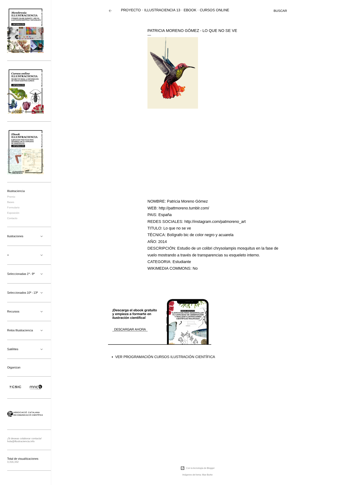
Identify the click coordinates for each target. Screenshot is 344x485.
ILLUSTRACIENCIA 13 (162, 10)
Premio (11, 196)
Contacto (12, 218)
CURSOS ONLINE (214, 10)
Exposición (13, 212)
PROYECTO (131, 10)
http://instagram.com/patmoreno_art (215, 221)
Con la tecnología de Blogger (200, 468)
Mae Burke (207, 475)
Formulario (13, 207)
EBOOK (190, 10)
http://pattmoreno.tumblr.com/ (184, 208)
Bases (10, 202)
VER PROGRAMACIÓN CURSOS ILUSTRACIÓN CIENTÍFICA (165, 357)
